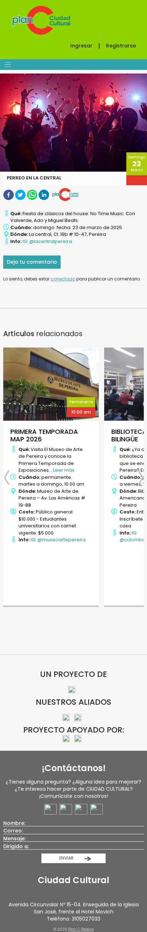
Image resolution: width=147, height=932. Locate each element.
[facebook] (9, 194)
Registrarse (121, 45)
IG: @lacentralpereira (47, 241)
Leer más (64, 470)
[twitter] (21, 194)
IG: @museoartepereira (58, 539)
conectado (63, 279)
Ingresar (81, 45)
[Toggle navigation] (7, 64)
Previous (10, 478)
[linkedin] (44, 194)
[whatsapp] (33, 194)
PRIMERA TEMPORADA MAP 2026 (44, 435)
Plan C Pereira (81, 929)
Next (137, 478)
